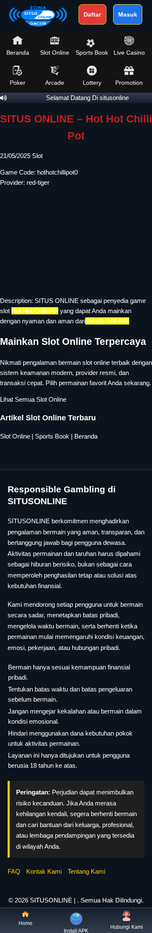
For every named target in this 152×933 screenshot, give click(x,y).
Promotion (129, 82)
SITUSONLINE (51, 900)
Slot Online (54, 52)
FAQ (14, 871)
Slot (37, 155)
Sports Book (92, 52)
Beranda (17, 52)
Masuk (127, 14)
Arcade (54, 82)
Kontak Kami (44, 871)
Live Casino (129, 52)
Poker (17, 82)
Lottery (92, 82)
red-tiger (38, 182)
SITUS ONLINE (57, 300)
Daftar (92, 14)
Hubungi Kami (126, 927)
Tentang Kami (86, 871)
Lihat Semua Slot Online (33, 399)
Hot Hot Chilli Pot (34, 310)
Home (26, 923)
